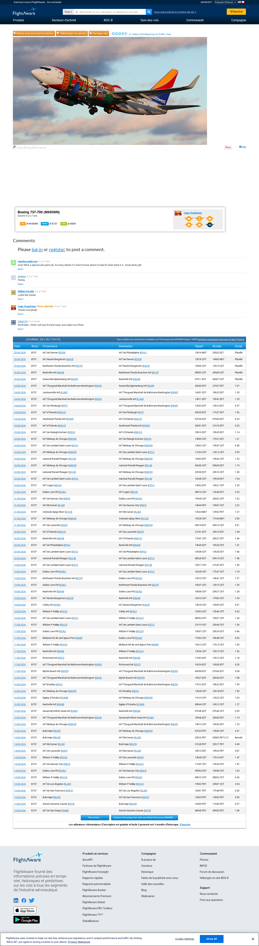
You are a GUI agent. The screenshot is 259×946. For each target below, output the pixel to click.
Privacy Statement (79, 942)
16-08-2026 (20, 678)
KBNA (60, 372)
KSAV (74, 711)
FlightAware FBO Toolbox (97, 908)
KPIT (64, 405)
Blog (144, 890)
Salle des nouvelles (152, 884)
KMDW (72, 439)
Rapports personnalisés (96, 884)
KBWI (98, 386)
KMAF (79, 638)
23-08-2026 (20, 425)
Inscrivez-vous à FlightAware (29, 2)
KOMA (64, 697)
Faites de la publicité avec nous (159, 877)
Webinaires (148, 896)
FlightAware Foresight (95, 871)
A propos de (148, 859)
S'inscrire (236, 11)
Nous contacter (209, 893)
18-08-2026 (20, 591)
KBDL (59, 684)
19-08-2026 (20, 565)
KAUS (70, 359)
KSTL (74, 445)
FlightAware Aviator (94, 890)
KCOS (68, 512)
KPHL (143, 352)
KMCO (62, 412)
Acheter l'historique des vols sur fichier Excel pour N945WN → (145, 817)
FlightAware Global (93, 902)
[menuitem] (18, 20)
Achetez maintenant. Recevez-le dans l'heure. (221, 339)
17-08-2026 (20, 624)
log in (37, 249)
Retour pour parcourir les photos (35, 33)
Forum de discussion (212, 871)
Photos (204, 859)
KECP (79, 366)
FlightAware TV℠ (92, 914)
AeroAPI (87, 859)
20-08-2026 (20, 532)
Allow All (211, 938)
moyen (20, 147)
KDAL (62, 492)
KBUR (57, 731)
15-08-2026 (20, 717)
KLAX (67, 784)
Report (20, 269)
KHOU (63, 611)
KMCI (66, 498)
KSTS (71, 804)
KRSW (70, 419)
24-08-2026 (20, 386)
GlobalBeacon (90, 920)
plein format (40, 147)
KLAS (61, 505)
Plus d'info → (95, 817)
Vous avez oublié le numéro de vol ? (175, 12)
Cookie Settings (184, 938)
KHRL (57, 605)
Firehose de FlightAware (96, 865)
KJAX (64, 392)
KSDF (64, 525)
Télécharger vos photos (73, 33)
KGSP (74, 379)
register (57, 249)
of (49, 223)
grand (29, 147)
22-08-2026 (20, 472)
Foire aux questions (211, 899)
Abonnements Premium (96, 896)
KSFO (69, 790)
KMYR (65, 671)
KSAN (65, 810)
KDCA (72, 459)
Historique (147, 871)
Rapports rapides (92, 877)
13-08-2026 (20, 784)
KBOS (58, 485)
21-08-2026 (20, 498)
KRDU (71, 432)
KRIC (61, 658)
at (68, 223)
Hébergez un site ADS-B (214, 877)
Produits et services (95, 853)
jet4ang (22, 276)
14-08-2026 (20, 737)
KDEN (62, 352)
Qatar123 (23, 321)
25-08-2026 (20, 352)
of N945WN (29, 223)
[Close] (253, 939)
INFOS (203, 865)
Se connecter (54, 2)
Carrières (146, 865)
